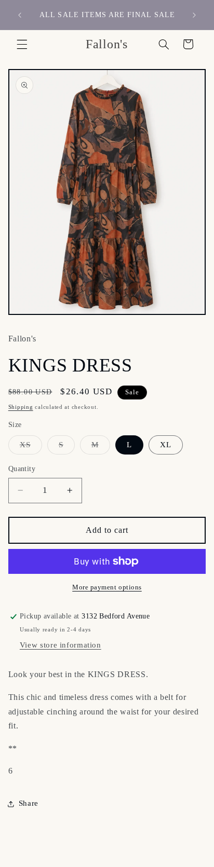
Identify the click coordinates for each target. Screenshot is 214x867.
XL (165, 445)
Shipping (20, 407)
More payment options (107, 587)
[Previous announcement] (19, 15)
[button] (22, 44)
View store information (60, 645)
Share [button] (28, 803)
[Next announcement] (194, 15)
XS (31, 447)
